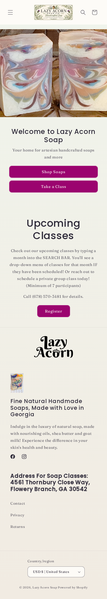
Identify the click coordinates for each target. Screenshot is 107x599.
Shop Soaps (53, 171)
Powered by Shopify (73, 587)
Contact (17, 503)
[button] (10, 12)
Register (53, 311)
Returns (17, 526)
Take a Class (53, 186)
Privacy (17, 515)
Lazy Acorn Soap (44, 587)
